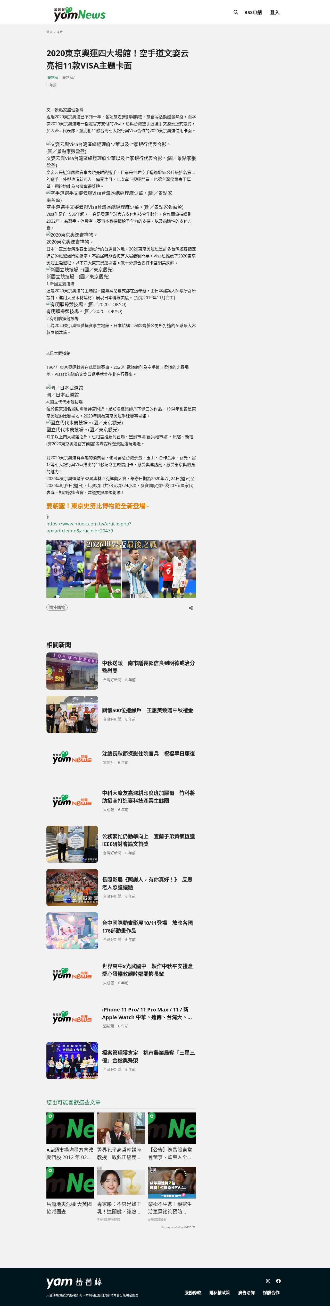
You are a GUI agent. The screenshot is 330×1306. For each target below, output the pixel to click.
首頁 (49, 32)
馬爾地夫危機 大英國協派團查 (69, 1208)
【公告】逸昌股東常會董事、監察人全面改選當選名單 (170, 1153)
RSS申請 (253, 12)
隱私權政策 (219, 1292)
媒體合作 (271, 1292)
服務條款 (193, 1292)
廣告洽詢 (246, 1292)
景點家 (52, 77)
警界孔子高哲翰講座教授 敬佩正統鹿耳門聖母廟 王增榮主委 (120, 1153)
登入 (274, 12)
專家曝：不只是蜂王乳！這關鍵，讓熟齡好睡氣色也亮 (119, 1208)
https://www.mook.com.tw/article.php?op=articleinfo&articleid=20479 (88, 527)
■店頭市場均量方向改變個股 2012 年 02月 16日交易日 (69, 1153)
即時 (59, 32)
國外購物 (57, 607)
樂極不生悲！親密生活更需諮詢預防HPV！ (170, 1208)
